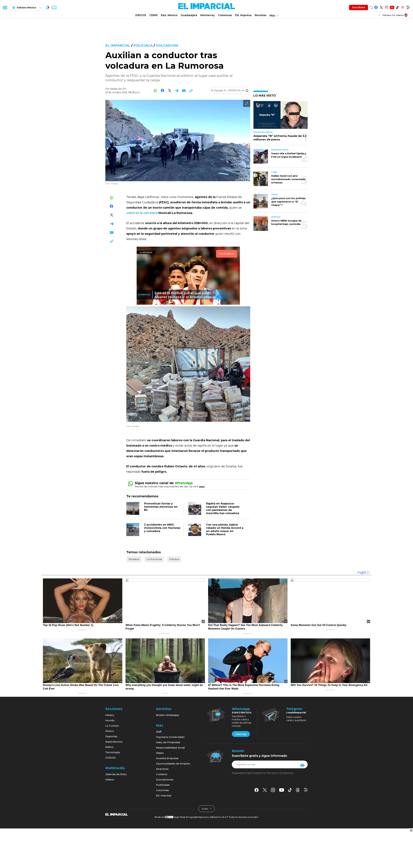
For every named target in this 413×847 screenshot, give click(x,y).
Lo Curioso (112, 725)
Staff (158, 731)
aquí (202, 486)
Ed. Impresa (243, 15)
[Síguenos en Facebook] (376, 6)
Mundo (110, 720)
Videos (109, 779)
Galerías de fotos (116, 774)
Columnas (225, 15)
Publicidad (163, 784)
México (109, 715)
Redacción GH (118, 88)
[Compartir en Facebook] (162, 90)
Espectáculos (113, 741)
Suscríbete (358, 7)
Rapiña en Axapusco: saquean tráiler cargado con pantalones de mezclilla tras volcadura (222, 508)
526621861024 (242, 712)
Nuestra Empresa (167, 758)
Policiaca (143, 45)
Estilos (109, 747)
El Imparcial (117, 45)
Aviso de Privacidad (168, 742)
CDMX (153, 15)
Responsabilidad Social (170, 747)
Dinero (109, 731)
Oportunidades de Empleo (173, 763)
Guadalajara (189, 15)
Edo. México (169, 15)
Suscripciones (164, 779)
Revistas (260, 15)
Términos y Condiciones (280, 773)
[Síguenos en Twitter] (381, 6)
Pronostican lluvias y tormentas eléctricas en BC (160, 507)
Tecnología (112, 752)
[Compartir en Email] (183, 90)
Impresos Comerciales (170, 737)
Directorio (162, 768)
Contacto (161, 774)
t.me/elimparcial (296, 712)
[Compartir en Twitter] (169, 90)
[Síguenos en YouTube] (392, 6)
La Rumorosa (154, 559)
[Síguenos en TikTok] (397, 6)
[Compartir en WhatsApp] (155, 90)
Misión (160, 752)
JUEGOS (140, 15)
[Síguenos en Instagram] (386, 6)
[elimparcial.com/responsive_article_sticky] (411, 830)
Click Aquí (240, 734)
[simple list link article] (280, 116)
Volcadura (167, 45)
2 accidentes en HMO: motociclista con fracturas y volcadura (162, 528)
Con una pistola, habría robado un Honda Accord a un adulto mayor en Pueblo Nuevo (224, 529)
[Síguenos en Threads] (402, 6)
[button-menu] (5, 7)
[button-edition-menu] (379, 15)
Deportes (111, 736)
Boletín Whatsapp (167, 715)
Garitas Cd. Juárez (393, 15)
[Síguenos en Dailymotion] (408, 6)
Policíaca (174, 559)
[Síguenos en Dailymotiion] (306, 790)
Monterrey (207, 15)
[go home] (116, 814)
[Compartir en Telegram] (176, 90)
